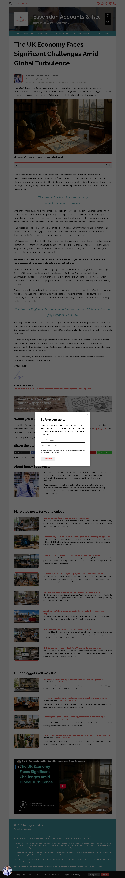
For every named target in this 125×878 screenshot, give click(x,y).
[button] (7, 871)
